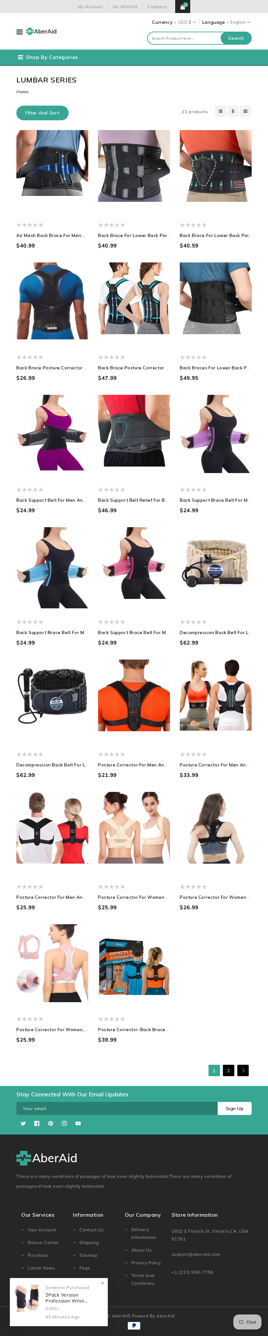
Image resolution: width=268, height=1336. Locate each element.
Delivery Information (144, 1233)
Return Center (43, 1242)
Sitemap (88, 1255)
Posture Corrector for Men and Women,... (62, 897)
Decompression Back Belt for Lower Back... (64, 764)
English (238, 22)
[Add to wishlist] (33, 191)
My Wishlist (125, 6)
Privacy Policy (146, 1262)
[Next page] (243, 1070)
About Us (141, 1250)
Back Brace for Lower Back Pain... (135, 235)
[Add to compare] (46, 191)
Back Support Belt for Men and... (52, 500)
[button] (42, 113)
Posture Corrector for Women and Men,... (144, 897)
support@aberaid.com (196, 1254)
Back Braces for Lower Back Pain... (218, 367)
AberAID (121, 1315)
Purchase (38, 1255)
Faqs (84, 1267)
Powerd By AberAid (153, 1315)
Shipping (89, 1242)
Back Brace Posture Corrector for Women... (146, 367)
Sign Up (235, 1108)
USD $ (185, 22)
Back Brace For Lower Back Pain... (217, 235)
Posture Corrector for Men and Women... (143, 764)
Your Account (42, 1229)
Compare (157, 6)
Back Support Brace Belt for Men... (218, 500)
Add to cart (234, 588)
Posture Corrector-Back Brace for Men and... (148, 1029)
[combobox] (199, 38)
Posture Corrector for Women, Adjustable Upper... (71, 1029)
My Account (90, 6)
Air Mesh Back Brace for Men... (50, 235)
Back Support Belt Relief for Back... (137, 500)
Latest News (41, 1267)
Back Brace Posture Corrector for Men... (60, 367)
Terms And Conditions (143, 1279)
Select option (71, 191)
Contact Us (91, 1229)
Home (22, 91)
